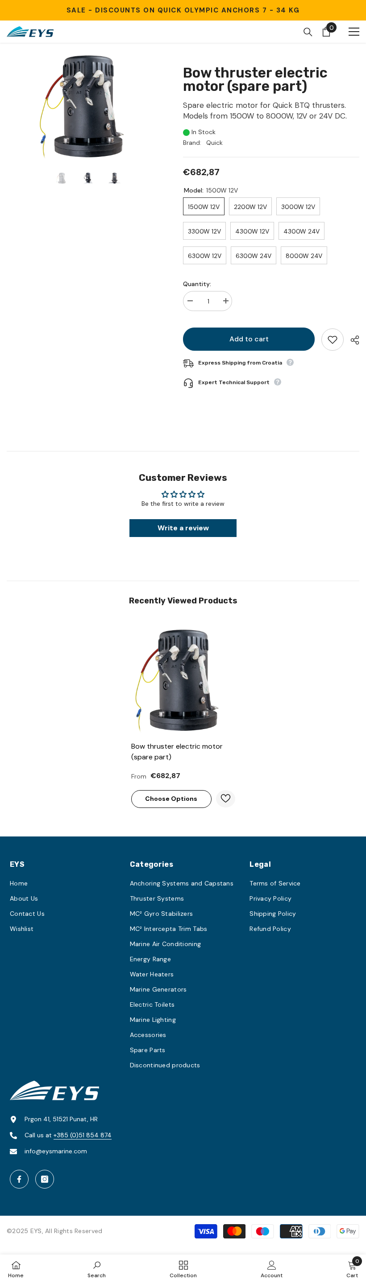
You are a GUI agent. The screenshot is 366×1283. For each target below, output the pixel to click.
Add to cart (249, 339)
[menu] (354, 31)
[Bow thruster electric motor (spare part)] (183, 680)
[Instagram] (44, 1179)
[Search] (308, 32)
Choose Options (171, 799)
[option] (88, 106)
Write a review (183, 528)
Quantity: (197, 284)
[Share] (351, 340)
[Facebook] (19, 1179)
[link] (97, 1268)
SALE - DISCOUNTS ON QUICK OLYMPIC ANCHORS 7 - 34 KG (183, 10)
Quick (214, 143)
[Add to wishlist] (332, 339)
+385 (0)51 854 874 (83, 1135)
